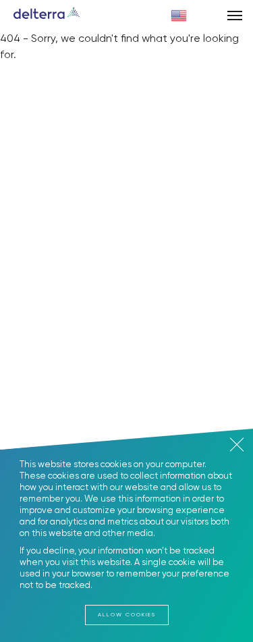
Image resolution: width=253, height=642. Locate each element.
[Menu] (234, 15)
